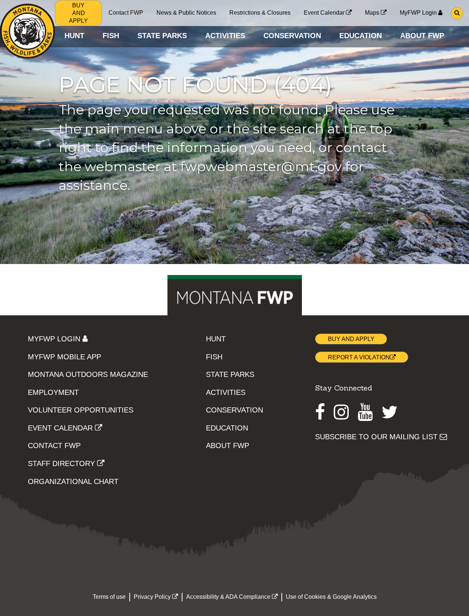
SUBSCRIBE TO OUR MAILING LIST (377, 437)
